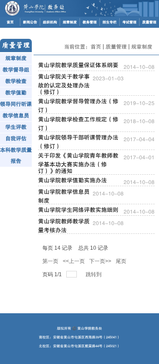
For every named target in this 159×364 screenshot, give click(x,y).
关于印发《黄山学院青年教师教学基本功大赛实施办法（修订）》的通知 (78, 163)
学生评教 (15, 127)
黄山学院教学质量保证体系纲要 (78, 65)
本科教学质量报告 (16, 155)
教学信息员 (16, 116)
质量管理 (116, 47)
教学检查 (15, 81)
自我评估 (15, 138)
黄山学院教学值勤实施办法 (72, 180)
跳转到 (94, 274)
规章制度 (15, 58)
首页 (96, 47)
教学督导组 (16, 70)
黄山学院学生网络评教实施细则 (78, 209)
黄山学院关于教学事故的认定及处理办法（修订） (64, 84)
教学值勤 (15, 93)
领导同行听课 (16, 104)
